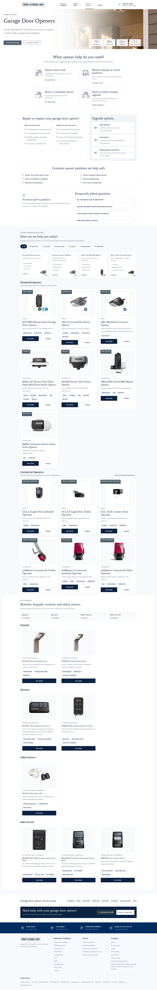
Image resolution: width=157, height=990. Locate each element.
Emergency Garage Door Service (92, 951)
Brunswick (105, 901)
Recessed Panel (58, 964)
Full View (56, 970)
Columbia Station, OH (87, 982)
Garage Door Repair (88, 942)
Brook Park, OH (54, 982)
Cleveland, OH (75, 982)
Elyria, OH (98, 982)
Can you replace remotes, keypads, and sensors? (93, 213)
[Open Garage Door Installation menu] (67, 4)
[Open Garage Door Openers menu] (92, 4)
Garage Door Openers (88, 945)
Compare (48, 338)
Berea (79, 901)
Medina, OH (122, 982)
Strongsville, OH (25, 982)
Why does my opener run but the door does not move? (94, 206)
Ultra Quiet (47, 246)
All (24, 246)
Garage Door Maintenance (90, 948)
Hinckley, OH (106, 982)
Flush (55, 958)
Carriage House (58, 955)
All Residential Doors (60, 945)
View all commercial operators (124, 475)
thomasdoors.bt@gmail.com (119, 961)
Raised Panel (58, 951)
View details (30, 338)
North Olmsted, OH (25, 985)
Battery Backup (86, 246)
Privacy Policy (115, 951)
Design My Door (58, 948)
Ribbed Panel (58, 967)
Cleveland (114, 901)
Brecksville (86, 901)
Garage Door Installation (61, 942)
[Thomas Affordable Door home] (33, 4)
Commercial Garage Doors (90, 955)
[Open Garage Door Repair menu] (80, 4)
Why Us (113, 942)
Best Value (35, 246)
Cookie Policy (115, 955)
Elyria (135, 901)
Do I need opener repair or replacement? (90, 200)
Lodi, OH (114, 982)
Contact (113, 948)
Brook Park (96, 901)
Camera (73, 246)
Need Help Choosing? (13, 42)
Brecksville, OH (43, 982)
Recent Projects (115, 945)
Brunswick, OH (65, 982)
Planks (56, 961)
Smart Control (60, 246)
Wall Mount (100, 246)
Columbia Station (125, 901)
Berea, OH (34, 982)
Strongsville (71, 901)
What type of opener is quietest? (87, 220)
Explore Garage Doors (125, 912)
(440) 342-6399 (115, 958)
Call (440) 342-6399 (33, 42)
